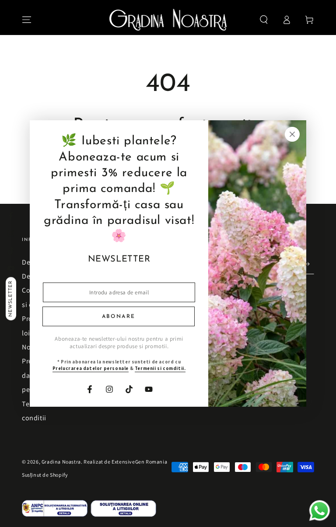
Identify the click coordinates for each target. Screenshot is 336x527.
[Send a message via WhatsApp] (320, 511)
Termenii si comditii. (152, 368)
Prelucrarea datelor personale (83, 368)
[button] (263, 19)
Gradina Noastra (61, 461)
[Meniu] (26, 19)
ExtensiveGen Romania (139, 461)
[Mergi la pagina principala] (168, 20)
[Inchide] (300, 134)
